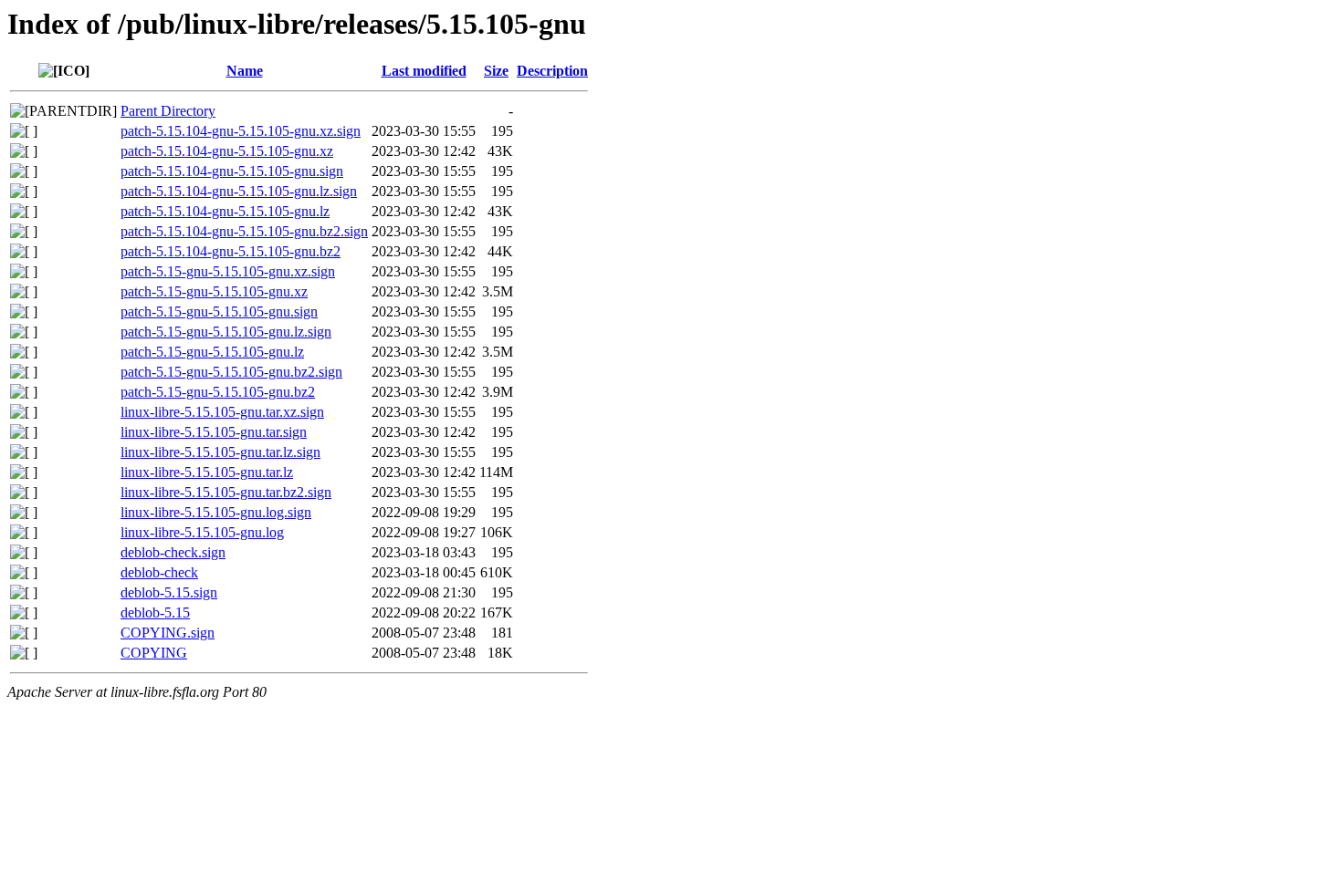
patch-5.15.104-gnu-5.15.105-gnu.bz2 (231, 251)
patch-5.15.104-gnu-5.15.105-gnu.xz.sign (241, 131)
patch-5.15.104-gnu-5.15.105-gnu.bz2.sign (244, 231)
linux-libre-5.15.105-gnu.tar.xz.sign (222, 412)
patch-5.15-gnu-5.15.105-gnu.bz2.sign (231, 371)
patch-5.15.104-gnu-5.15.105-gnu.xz (227, 151)
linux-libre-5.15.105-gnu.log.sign (216, 512)
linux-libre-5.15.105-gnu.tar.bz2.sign (226, 492)
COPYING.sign (168, 632)
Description (552, 70)
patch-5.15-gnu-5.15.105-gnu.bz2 (218, 392)
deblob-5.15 (155, 612)
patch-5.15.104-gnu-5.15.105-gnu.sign (232, 171)
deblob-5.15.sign (169, 592)
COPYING (154, 652)
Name (244, 70)
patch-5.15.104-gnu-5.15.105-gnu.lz (225, 211)
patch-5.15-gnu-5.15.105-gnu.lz (212, 351)
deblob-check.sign (173, 552)
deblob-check (159, 572)
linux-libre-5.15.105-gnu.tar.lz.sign (220, 452)
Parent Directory (168, 111)
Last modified (424, 70)
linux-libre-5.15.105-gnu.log (202, 532)
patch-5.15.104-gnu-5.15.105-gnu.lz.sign (239, 191)
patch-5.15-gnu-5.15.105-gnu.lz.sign (226, 331)
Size (496, 70)
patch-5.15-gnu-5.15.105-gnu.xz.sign (228, 271)
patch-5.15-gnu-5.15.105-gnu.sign (219, 311)
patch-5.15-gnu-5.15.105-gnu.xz (214, 291)
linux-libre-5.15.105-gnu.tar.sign (214, 432)
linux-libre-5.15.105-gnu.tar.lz (207, 472)
